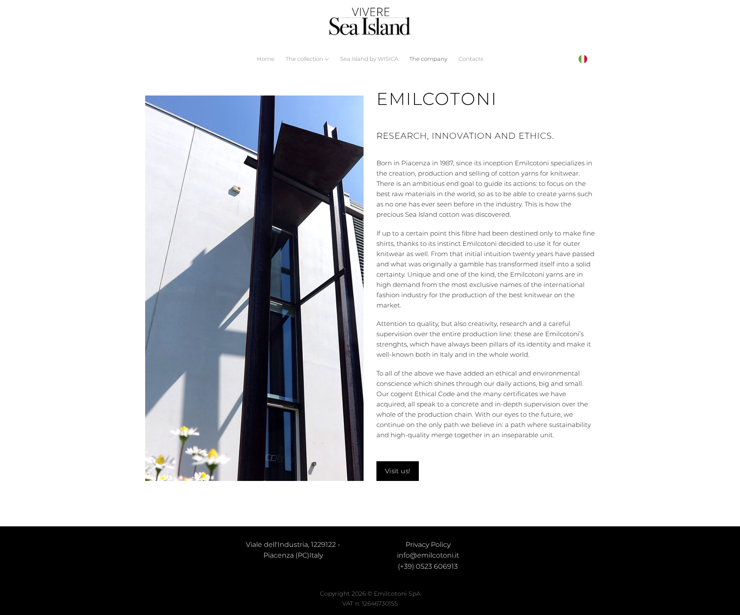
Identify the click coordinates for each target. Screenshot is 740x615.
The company (428, 59)
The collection (304, 59)
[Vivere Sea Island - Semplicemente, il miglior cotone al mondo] (370, 21)
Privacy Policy (428, 544)
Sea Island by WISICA (369, 59)
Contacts (471, 59)
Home (266, 59)
